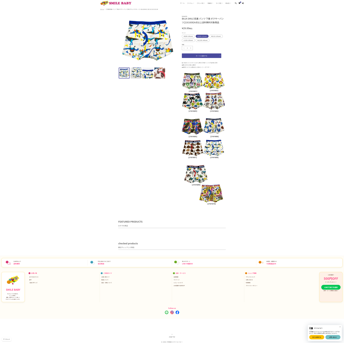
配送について (104, 280)
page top (172, 336)
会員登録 (176, 277)
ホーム (182, 3)
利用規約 (248, 282)
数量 (183, 44)
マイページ (176, 280)
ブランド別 (200, 3)
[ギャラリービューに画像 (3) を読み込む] (147, 73)
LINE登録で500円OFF (179, 285)
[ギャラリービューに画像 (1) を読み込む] (124, 73)
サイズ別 (218, 3)
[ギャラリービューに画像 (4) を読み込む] (159, 73)
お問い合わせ (249, 280)
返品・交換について (106, 282)
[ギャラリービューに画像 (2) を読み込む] (136, 73)
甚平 (30, 280)
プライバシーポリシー (251, 285)
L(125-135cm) (188, 40)
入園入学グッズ (33, 282)
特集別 (210, 3)
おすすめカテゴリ (34, 277)
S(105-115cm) (202, 36)
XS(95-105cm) (188, 36)
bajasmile (184, 16)
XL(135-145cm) (203, 40)
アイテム (190, 3)
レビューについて (178, 282)
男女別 (227, 3)
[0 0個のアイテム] (239, 3)
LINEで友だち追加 (331, 287)
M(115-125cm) (216, 36)
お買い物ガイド (105, 277)
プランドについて (250, 277)
